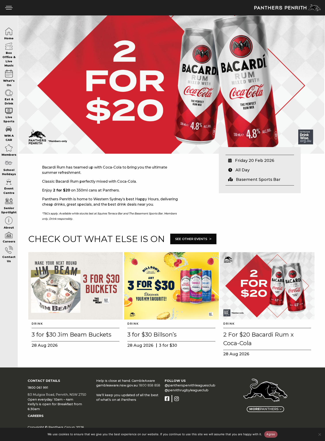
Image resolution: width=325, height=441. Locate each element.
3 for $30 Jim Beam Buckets (71, 334)
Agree (270, 434)
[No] (319, 434)
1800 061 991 (38, 388)
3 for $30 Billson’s (152, 334)
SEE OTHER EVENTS (193, 239)
